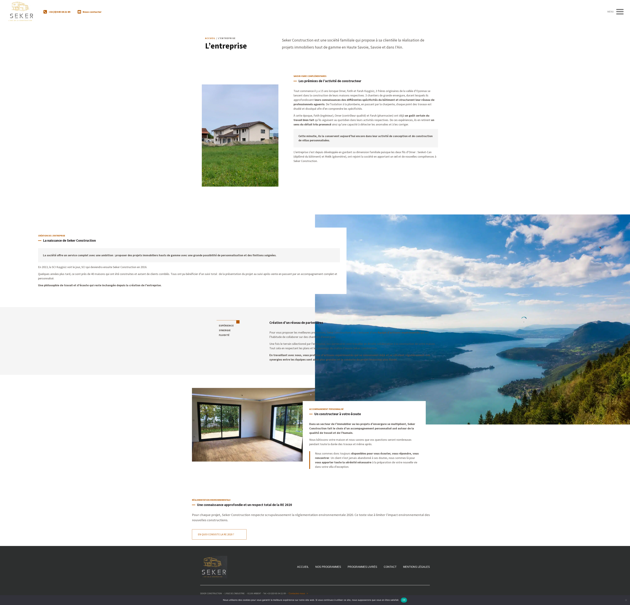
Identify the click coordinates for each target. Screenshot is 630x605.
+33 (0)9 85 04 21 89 (59, 11)
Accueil (210, 38)
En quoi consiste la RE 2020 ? (216, 534)
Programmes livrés (362, 567)
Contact (390, 567)
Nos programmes (328, 567)
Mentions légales (416, 567)
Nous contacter (92, 11)
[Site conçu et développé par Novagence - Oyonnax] (427, 593)
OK (404, 600)
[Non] (626, 600)
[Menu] (619, 12)
